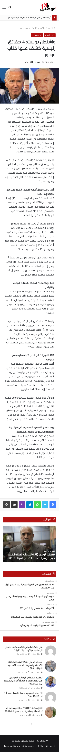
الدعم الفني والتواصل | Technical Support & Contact (29, 746)
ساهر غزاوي (35, 688)
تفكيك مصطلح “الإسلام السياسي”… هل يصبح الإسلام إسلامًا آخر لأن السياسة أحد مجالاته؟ (23, 680)
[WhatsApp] (37, 504)
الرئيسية (50, 28)
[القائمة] (4, 8)
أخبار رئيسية (50, 35)
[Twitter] (45, 504)
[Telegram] (29, 504)
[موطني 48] (48, 7)
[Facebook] (52, 504)
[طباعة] (6, 504)
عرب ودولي (25, 28)
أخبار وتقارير (38, 28)
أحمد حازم (36, 715)
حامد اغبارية (35, 672)
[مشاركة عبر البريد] (14, 504)
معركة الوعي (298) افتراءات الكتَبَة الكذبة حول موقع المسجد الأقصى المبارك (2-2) (25, 665)
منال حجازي (35, 654)
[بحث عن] (9, 8)
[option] (29, 544)
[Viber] (22, 504)
